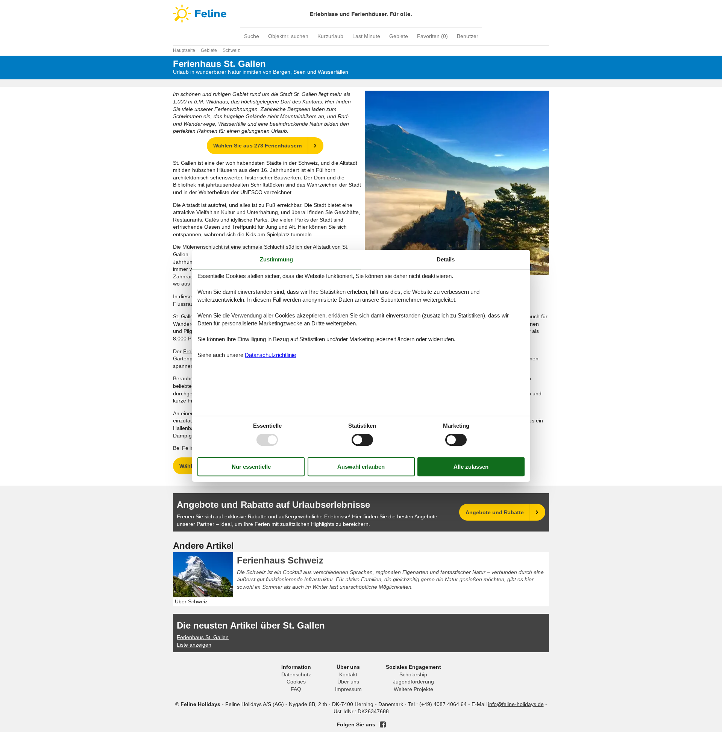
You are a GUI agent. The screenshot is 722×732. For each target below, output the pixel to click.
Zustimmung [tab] (276, 259)
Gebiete (398, 36)
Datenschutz (296, 674)
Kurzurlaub (330, 36)
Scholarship (413, 674)
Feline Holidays (361, 13)
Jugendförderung (413, 682)
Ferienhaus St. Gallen (203, 637)
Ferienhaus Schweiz (280, 560)
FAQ (296, 689)
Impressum (348, 689)
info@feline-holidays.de (516, 704)
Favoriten (432, 36)
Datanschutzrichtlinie (270, 355)
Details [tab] (446, 259)
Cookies (296, 682)
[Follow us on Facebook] (383, 724)
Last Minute (366, 36)
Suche (251, 36)
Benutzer (467, 36)
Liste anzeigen (194, 645)
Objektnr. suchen (288, 36)
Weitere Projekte (413, 689)
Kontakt (348, 674)
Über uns (348, 682)
